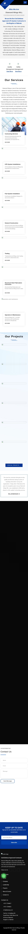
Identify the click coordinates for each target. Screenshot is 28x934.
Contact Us (6, 895)
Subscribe (14, 842)
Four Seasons (14, 372)
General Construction (11, 223)
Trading (7, 253)
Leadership (6, 885)
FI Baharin (14, 353)
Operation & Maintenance (12, 315)
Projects (5, 888)
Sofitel (14, 430)
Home (4, 878)
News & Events (7, 891)
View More (10, 71)
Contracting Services (11, 134)
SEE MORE (7, 142)
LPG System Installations (12, 164)
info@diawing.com (8, 910)
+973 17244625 (7, 906)
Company (5, 881)
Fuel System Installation (12, 193)
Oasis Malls (14, 450)
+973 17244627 (7, 903)
